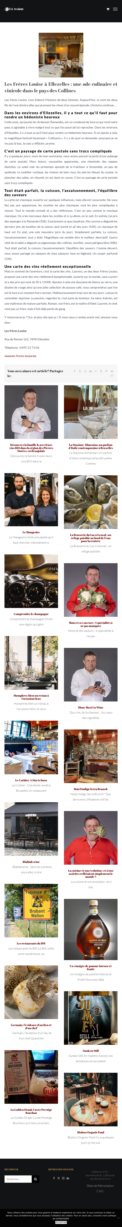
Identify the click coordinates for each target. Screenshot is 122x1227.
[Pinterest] (106, 371)
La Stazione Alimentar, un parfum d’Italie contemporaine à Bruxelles (91, 446)
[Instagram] (63, 1178)
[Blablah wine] (31, 829)
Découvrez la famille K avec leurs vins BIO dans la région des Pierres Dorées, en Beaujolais (31, 448)
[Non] (118, 1217)
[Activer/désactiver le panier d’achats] (108, 9)
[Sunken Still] (91, 1018)
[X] (80, 371)
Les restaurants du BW (31, 943)
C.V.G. (100, 1191)
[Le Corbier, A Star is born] (31, 747)
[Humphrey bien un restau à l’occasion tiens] (31, 663)
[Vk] (112, 371)
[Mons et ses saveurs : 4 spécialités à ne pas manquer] (91, 590)
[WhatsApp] (95, 371)
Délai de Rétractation (100, 1186)
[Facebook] (74, 371)
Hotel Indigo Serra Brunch (91, 789)
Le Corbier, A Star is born (31, 780)
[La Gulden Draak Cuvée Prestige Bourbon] (31, 1077)
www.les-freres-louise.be (20, 356)
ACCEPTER (61, 1222)
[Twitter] (58, 1178)
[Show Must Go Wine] (91, 674)
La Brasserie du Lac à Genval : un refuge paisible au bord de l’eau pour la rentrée (90, 538)
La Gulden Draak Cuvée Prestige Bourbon (31, 1111)
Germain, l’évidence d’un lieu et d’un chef (31, 1026)
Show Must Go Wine (90, 707)
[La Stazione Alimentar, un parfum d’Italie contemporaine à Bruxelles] (91, 412)
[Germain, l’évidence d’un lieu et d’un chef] (31, 992)
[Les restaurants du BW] (31, 910)
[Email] (112, 375)
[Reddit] (85, 371)
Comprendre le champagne (31, 614)
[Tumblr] (101, 371)
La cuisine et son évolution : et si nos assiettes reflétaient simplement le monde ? (90, 874)
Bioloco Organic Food (90, 1132)
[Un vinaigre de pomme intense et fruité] (91, 929)
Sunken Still (91, 1051)
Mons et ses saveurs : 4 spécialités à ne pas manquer (90, 624)
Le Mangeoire (31, 532)
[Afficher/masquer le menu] (115, 9)
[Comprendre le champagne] (31, 581)
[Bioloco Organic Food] (91, 1099)
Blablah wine (31, 862)
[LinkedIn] (90, 371)
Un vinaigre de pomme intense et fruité (91, 967)
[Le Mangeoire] (31, 499)
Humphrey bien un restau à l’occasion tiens (31, 697)
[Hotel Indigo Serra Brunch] (91, 756)
